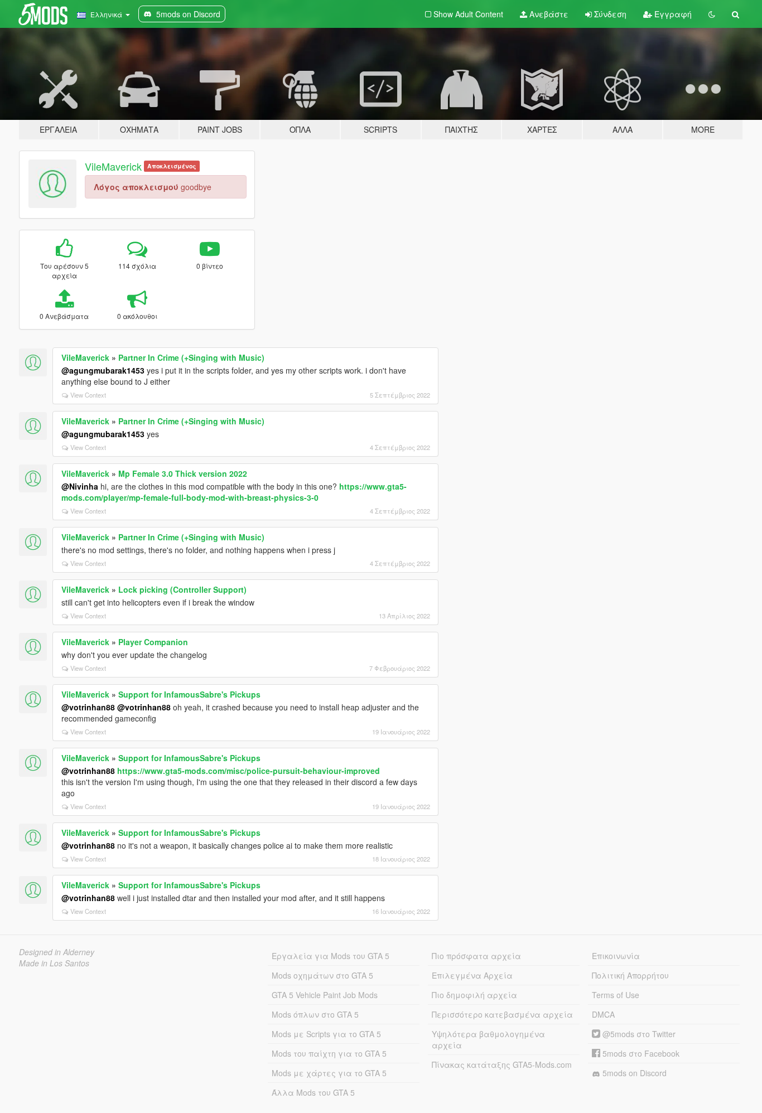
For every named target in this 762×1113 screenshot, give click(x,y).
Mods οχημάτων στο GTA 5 (322, 975)
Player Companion (153, 641)
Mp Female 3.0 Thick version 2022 (182, 473)
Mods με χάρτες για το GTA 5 (329, 1072)
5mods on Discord (633, 1072)
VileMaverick (113, 166)
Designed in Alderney (56, 951)
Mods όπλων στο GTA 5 (315, 1014)
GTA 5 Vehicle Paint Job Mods (325, 994)
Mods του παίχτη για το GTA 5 (329, 1053)
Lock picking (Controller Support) (182, 589)
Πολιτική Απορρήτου (630, 975)
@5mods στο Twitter (638, 1033)
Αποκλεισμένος (171, 166)
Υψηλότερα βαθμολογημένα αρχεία (488, 1039)
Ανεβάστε (547, 14)
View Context (88, 394)
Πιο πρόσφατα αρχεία (476, 955)
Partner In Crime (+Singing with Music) (191, 357)
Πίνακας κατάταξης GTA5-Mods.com (502, 1064)
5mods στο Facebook (639, 1053)
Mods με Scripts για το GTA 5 (326, 1033)
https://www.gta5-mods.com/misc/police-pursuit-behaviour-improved (248, 770)
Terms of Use (615, 994)
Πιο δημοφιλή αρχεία (474, 994)
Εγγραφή (672, 14)
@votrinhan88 (88, 707)
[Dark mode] (712, 14)
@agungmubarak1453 (102, 370)
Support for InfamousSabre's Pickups (189, 694)
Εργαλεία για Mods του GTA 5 (330, 955)
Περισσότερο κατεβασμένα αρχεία (502, 1014)
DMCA (603, 1014)
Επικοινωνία (616, 955)
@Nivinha (79, 486)
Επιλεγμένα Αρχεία (472, 975)
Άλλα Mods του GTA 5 (313, 1092)
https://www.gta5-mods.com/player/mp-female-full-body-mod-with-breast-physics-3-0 (234, 492)
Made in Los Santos (54, 963)
